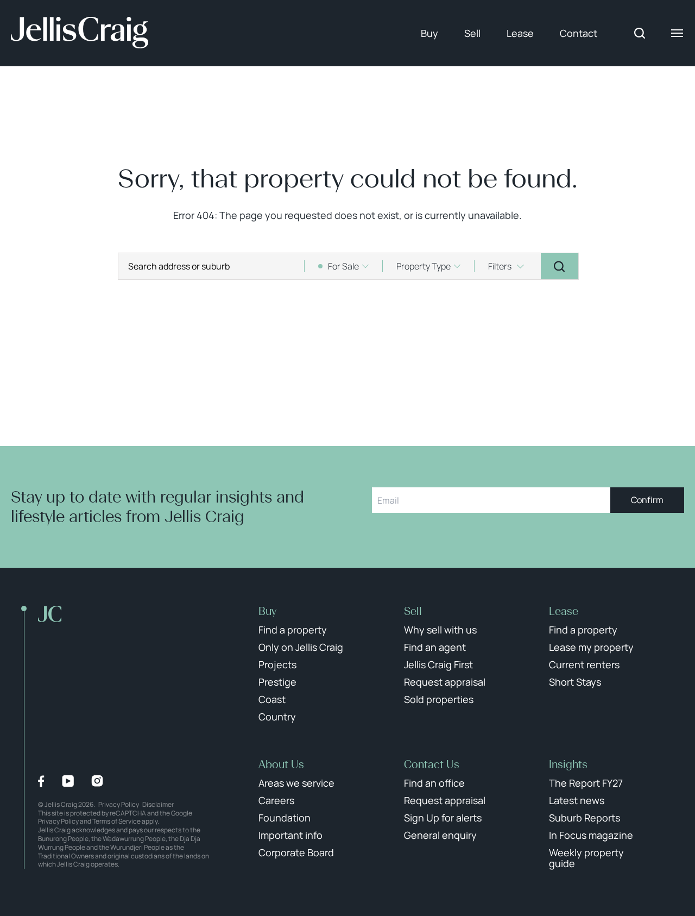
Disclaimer (158, 804)
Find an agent (435, 647)
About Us (281, 764)
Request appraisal (444, 681)
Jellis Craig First (438, 664)
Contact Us (431, 764)
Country (277, 716)
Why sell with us (440, 629)
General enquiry (440, 835)
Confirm (647, 500)
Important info (290, 835)
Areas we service (296, 782)
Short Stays (575, 681)
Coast (272, 699)
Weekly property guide (586, 858)
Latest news (576, 800)
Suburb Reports (584, 817)
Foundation (284, 817)
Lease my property (591, 647)
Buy (429, 33)
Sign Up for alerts (443, 817)
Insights (568, 764)
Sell (472, 33)
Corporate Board (296, 852)
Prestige (277, 681)
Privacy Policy (118, 804)
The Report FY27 (586, 782)
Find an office (434, 782)
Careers (276, 800)
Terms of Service (116, 821)
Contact (578, 33)
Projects (277, 664)
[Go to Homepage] (79, 33)
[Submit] (559, 266)
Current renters (584, 664)
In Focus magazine (591, 835)
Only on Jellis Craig (300, 647)
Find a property (292, 629)
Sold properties (438, 699)
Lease (520, 33)
